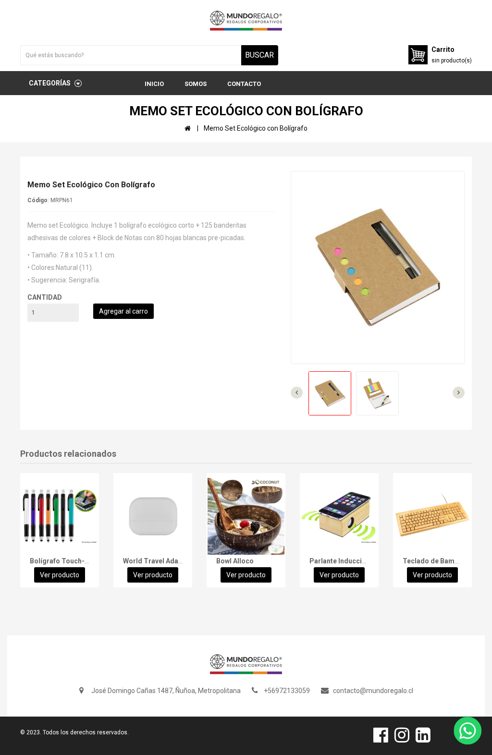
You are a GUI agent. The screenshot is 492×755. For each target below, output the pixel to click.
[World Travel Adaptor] (152, 516)
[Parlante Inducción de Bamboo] (339, 516)
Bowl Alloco (235, 561)
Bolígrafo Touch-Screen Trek (77, 561)
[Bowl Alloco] (246, 516)
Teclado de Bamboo (435, 561)
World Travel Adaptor (157, 561)
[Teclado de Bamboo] (432, 516)
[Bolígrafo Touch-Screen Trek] (59, 516)
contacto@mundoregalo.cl (373, 690)
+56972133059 (287, 690)
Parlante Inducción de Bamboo (358, 561)
